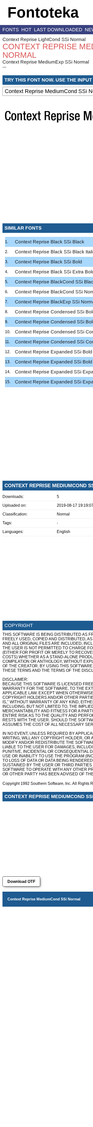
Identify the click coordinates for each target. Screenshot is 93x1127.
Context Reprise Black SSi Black (49, 241)
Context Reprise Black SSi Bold (48, 261)
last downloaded (58, 29)
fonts (10, 29)
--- (4, 67)
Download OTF (21, 881)
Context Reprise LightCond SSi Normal (44, 39)
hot (26, 29)
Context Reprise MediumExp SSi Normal (45, 62)
